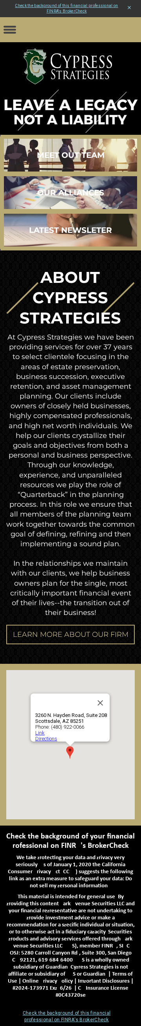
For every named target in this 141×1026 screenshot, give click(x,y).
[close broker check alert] (129, 8)
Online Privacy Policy (47, 981)
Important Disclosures (104, 981)
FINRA (108, 946)
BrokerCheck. (110, 846)
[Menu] (10, 30)
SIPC (124, 946)
